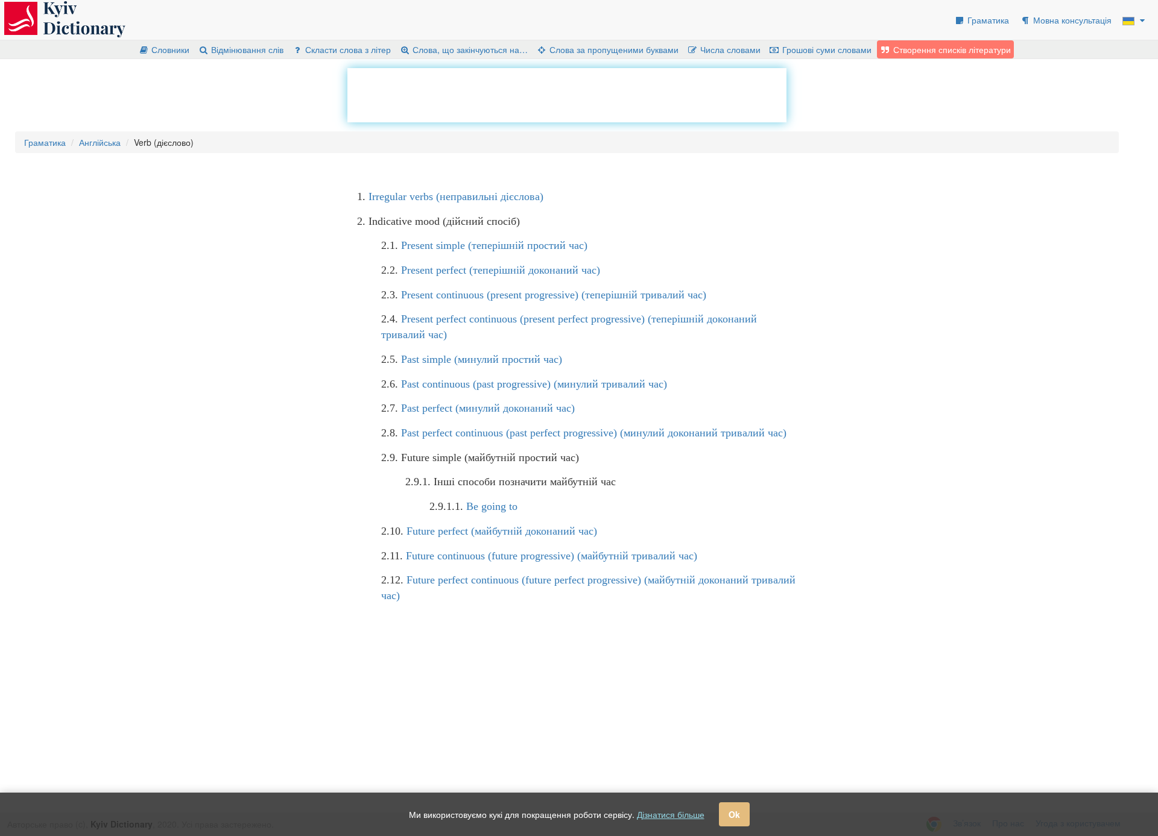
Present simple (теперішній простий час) (494, 245)
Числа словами (729, 49)
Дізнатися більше (670, 814)
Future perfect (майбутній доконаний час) (502, 531)
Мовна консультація (1071, 20)
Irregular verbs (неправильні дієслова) (456, 196)
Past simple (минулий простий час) (481, 359)
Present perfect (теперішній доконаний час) (500, 270)
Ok (734, 814)
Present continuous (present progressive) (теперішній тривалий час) (553, 295)
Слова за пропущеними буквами (613, 49)
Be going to (491, 506)
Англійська (100, 142)
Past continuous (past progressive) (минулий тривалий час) (534, 384)
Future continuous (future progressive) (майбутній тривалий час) (551, 556)
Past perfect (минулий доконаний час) (488, 408)
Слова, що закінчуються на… (469, 49)
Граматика (987, 20)
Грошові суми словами (826, 49)
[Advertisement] (566, 95)
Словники (169, 49)
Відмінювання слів (246, 49)
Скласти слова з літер (347, 49)
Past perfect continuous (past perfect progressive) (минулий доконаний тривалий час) (593, 433)
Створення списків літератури (951, 49)
